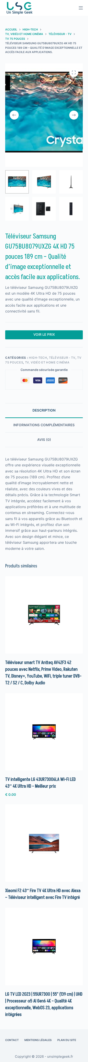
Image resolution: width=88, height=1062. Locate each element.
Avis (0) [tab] (44, 439)
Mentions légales (38, 1040)
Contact (12, 1040)
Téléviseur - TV (62, 357)
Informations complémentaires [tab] (44, 425)
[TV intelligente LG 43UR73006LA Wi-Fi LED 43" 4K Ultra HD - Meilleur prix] (44, 731)
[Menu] (81, 8)
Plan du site (66, 1040)
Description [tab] (44, 410)
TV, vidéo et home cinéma (47, 362)
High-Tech (38, 357)
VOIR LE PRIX (44, 334)
